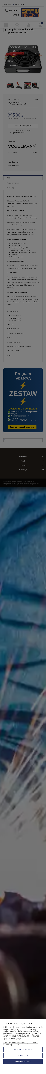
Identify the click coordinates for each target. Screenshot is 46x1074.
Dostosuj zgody (23, 1055)
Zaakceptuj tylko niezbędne (23, 1049)
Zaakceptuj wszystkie (23, 1061)
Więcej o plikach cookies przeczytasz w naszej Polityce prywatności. (20, 1044)
